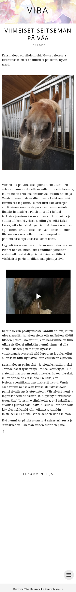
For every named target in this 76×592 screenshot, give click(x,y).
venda (66, 459)
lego (55, 459)
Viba (38, 10)
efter (23, 459)
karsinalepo (39, 459)
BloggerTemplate (53, 588)
